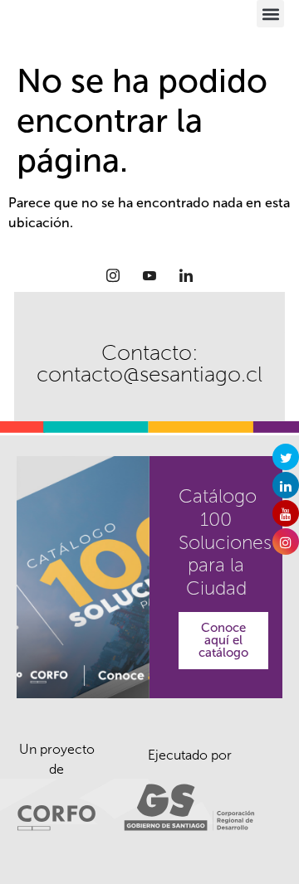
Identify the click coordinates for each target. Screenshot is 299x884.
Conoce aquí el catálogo (223, 640)
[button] (270, 13)
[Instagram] (112, 275)
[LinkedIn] (186, 275)
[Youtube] (149, 275)
